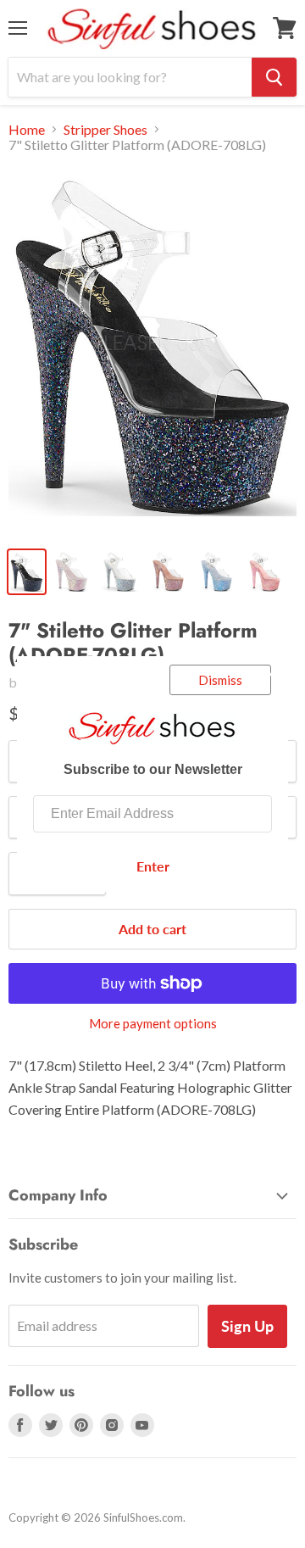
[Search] (274, 77)
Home (26, 129)
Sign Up (247, 1326)
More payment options (153, 1023)
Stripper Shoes (105, 129)
